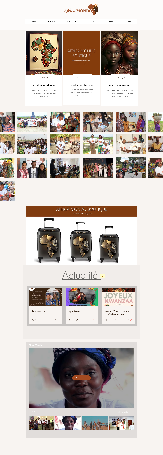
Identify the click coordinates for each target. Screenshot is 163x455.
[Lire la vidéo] (41, 423)
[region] (43, 68)
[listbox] (124, 412)
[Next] (102, 276)
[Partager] (132, 345)
